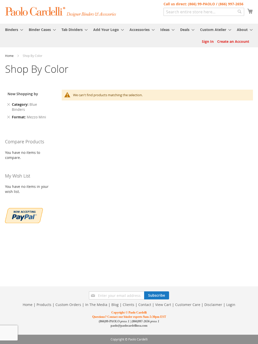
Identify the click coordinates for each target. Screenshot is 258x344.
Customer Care (187, 304)
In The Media (96, 304)
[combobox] (204, 12)
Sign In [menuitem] (208, 41)
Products (44, 304)
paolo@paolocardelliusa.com (129, 325)
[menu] (129, 30)
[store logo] (61, 11)
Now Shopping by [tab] (23, 93)
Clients (128, 304)
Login (230, 304)
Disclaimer (213, 304)
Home (9, 56)
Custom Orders (68, 304)
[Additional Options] (24, 215)
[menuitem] (12, 30)
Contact (144, 304)
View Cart (163, 304)
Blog (115, 304)
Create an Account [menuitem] (233, 41)
